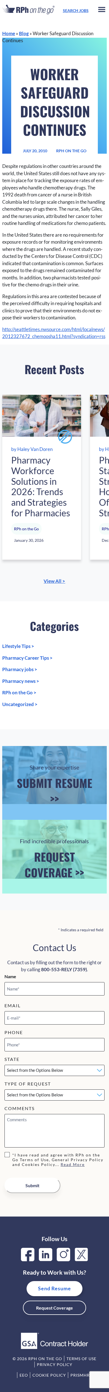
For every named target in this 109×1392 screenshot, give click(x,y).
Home (8, 33)
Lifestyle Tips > (18, 646)
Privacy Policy (54, 1364)
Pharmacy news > (20, 681)
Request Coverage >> (54, 859)
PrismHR (80, 1375)
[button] (102, 10)
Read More (73, 1164)
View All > (54, 581)
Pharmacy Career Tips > (27, 658)
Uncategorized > (19, 704)
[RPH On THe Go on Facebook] (27, 1259)
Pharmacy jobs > (19, 669)
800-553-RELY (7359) (64, 969)
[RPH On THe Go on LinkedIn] (45, 1259)
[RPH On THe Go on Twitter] (81, 1259)
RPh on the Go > (19, 692)
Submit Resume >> (54, 785)
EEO (24, 1375)
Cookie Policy (49, 1375)
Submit (32, 1185)
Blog (24, 33)
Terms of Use (81, 1358)
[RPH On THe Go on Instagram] (63, 1259)
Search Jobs (76, 10)
